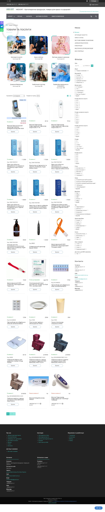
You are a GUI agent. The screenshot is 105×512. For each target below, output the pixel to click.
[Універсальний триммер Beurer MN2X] (39, 228)
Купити (13, 131)
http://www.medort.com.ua (81, 275)
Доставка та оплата (42, 16)
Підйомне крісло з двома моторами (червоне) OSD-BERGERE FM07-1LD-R (37, 361)
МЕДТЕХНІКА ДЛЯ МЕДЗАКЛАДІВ (84, 48)
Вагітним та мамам (12, 451)
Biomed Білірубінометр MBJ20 (37, 398)
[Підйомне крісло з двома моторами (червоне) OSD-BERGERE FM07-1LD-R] (39, 342)
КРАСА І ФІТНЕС (79, 37)
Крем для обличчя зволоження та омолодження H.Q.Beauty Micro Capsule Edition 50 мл (60, 166)
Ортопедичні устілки (44, 435)
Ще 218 (78, 188)
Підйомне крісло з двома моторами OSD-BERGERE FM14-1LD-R (15, 400)
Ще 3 (77, 109)
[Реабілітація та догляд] (39, 72)
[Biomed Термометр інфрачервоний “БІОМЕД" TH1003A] (61, 381)
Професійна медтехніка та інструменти (60, 85)
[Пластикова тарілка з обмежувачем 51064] (39, 305)
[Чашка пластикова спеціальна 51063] (61, 305)
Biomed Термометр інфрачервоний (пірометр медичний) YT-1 (59, 126)
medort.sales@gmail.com (81, 279)
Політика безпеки (12, 437)
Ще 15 (77, 95)
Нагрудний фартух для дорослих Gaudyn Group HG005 (15, 361)
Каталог (10, 16)
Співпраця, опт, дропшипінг (15, 438)
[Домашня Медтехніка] (16, 72)
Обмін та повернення (58, 16)
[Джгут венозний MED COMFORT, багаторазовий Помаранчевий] (61, 228)
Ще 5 (77, 122)
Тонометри (72, 435)
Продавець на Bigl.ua (52, 499)
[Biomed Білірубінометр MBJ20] (39, 381)
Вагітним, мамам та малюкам (60, 57)
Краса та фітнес (38, 57)
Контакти (29, 16)
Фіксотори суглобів (43, 442)
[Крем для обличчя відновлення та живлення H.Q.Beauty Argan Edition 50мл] (16, 147)
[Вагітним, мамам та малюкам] (61, 45)
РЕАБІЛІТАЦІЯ (78, 45)
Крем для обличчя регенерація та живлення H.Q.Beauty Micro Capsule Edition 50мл (15, 207)
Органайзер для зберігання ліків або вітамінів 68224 (16, 323)
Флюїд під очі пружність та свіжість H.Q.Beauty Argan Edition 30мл (38, 167)
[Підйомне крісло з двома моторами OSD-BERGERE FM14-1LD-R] (16, 381)
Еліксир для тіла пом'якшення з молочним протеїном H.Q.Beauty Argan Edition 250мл (16, 247)
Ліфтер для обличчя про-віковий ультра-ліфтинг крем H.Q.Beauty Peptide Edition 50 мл (60, 207)
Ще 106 (78, 215)
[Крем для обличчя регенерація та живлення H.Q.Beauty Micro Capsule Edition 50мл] (16, 187)
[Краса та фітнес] (39, 45)
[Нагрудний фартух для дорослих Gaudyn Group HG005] (16, 342)
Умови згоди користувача (14, 435)
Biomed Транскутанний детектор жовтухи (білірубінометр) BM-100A (15, 127)
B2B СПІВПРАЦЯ (79, 51)
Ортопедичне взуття (44, 437)
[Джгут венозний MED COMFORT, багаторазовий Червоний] (16, 268)
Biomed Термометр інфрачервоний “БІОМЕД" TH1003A (59, 399)
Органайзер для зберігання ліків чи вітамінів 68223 (60, 285)
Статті (9, 444)
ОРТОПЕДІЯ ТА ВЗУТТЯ (81, 35)
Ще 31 (77, 136)
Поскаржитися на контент (58, 501)
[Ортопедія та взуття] (16, 45)
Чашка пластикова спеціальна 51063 (57, 323)
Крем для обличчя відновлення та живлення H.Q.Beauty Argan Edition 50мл (15, 166)
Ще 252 (78, 150)
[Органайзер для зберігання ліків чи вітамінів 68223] (61, 268)
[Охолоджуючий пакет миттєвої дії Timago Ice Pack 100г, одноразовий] (39, 268)
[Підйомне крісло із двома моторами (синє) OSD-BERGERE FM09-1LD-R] (61, 342)
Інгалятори (72, 437)
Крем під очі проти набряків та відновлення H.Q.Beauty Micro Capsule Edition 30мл (38, 207)
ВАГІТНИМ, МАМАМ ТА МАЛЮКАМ (84, 40)
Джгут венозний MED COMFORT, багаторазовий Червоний (15, 284)
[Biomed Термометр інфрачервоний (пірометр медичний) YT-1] (61, 109)
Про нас (20, 16)
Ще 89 (77, 202)
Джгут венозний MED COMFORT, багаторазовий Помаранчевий (59, 246)
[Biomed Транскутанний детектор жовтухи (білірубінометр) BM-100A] (16, 109)
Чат (100, 508)
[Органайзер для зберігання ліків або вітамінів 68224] (16, 305)
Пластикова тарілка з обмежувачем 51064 (36, 323)
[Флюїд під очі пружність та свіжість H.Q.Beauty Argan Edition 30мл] (39, 147)
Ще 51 (77, 163)
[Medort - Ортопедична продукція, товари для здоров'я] (10, 9)
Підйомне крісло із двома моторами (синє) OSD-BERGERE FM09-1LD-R (59, 361)
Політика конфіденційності (71, 501)
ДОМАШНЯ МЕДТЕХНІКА (81, 43)
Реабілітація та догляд (38, 84)
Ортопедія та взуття (16, 57)
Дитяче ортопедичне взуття (46, 438)
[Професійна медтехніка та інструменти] (61, 72)
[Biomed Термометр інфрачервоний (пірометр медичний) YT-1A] (39, 109)
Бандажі (41, 440)
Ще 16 (77, 229)
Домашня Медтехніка (16, 84)
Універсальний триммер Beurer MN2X (37, 247)
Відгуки (10, 442)
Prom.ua (60, 498)
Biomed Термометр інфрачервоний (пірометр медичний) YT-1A (37, 126)
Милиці (71, 438)
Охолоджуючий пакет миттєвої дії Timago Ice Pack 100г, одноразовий (38, 284)
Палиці (71, 440)
